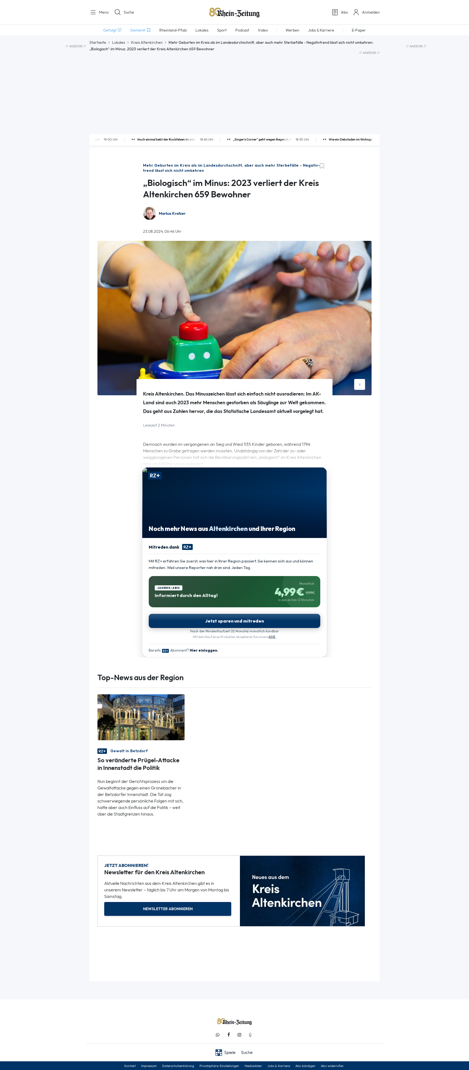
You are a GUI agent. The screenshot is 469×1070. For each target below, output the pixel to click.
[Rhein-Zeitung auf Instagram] (239, 1035)
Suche (129, 12)
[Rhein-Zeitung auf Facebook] (228, 1035)
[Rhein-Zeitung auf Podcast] (250, 1035)
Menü (103, 12)
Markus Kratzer (172, 213)
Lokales (118, 42)
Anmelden (371, 12)
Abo (344, 12)
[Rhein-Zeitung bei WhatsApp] (217, 1035)
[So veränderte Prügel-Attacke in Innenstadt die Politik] (141, 717)
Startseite (97, 42)
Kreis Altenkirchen (147, 42)
